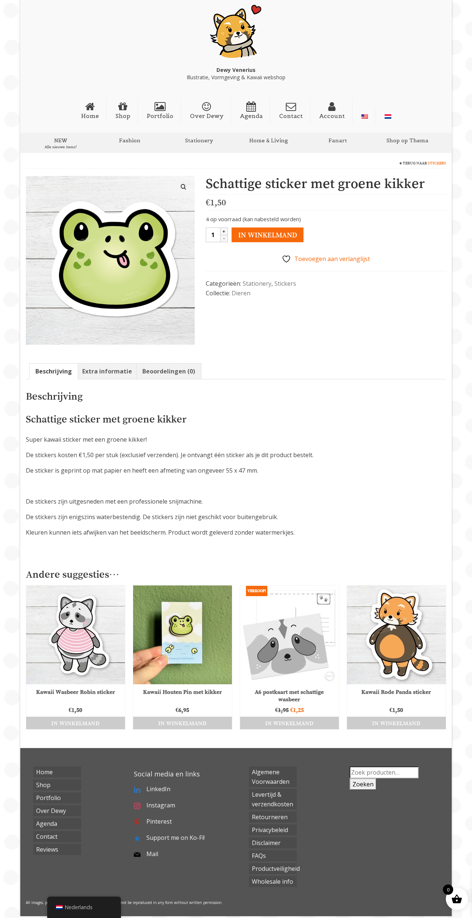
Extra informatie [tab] (107, 371)
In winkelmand (267, 235)
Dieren (241, 293)
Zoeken (363, 784)
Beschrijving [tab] (53, 371)
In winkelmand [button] (75, 723)
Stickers (437, 163)
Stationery (257, 283)
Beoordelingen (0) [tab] (168, 371)
